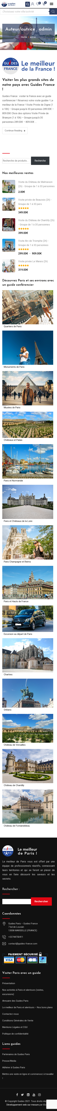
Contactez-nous (10, 1014)
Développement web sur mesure (23, 1104)
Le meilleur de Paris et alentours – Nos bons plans (27, 1007)
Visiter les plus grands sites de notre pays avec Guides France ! (28, 84)
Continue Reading (13, 130)
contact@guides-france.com (22, 943)
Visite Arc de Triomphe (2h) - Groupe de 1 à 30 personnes (33, 243)
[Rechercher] (53, 11)
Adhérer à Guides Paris (13, 1067)
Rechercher (41, 901)
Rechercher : (11, 889)
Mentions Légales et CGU (15, 1027)
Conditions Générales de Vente (17, 1020)
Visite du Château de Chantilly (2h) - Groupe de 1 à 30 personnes (36, 222)
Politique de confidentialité (15, 1033)
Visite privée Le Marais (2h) (33, 261)
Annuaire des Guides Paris (15, 1000)
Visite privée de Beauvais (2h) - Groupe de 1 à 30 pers (35, 202)
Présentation (8, 983)
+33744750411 (15, 937)
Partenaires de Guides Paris (16, 1054)
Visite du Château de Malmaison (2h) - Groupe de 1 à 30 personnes (36, 184)
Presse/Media (9, 1061)
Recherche (9, 148)
